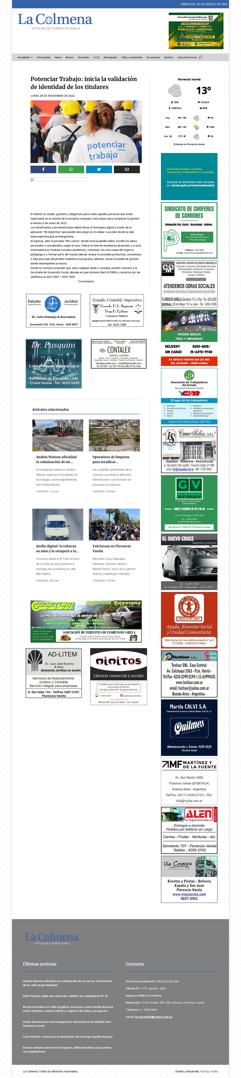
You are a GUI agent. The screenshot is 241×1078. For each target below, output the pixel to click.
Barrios (70, 57)
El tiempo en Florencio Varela (189, 144)
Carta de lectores (187, 57)
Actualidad (23, 57)
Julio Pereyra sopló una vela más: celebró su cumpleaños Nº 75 (65, 996)
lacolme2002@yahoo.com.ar (153, 1017)
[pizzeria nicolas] (189, 337)
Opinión (168, 57)
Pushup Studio (209, 1071)
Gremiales (83, 57)
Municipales (110, 57)
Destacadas (44, 57)
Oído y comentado (131, 57)
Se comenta (153, 57)
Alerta (58, 57)
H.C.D (97, 57)
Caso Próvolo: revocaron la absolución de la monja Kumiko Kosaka (68, 1036)
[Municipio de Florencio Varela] (189, 176)
